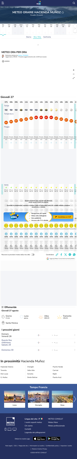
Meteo (2, 7)
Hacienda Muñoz (24, 7)
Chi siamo (29, 426)
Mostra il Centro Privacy (39, 449)
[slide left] (2, 126)
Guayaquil (17, 7)
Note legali (8, 446)
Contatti (28, 429)
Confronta (47, 37)
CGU (15, 446)
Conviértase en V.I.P (64, 217)
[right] (75, 28)
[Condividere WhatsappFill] (74, 254)
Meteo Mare (53, 422)
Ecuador (7, 7)
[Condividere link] (57, 254)
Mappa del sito (23, 446)
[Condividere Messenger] (70, 254)
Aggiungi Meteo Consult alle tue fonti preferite (62, 258)
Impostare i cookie (66, 446)
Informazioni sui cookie (37, 446)
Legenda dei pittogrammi (35, 432)
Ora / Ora (37, 37)
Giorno (28, 37)
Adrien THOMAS (23, 55)
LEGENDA (7, 61)
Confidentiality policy (52, 446)
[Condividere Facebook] (61, 254)
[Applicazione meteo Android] (53, 439)
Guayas (11, 7)
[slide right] (75, 126)
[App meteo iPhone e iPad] (39, 439)
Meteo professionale (56, 426)
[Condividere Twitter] (65, 254)
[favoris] (63, 12)
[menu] (3, 3)
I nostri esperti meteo (33, 422)
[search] (73, 3)
